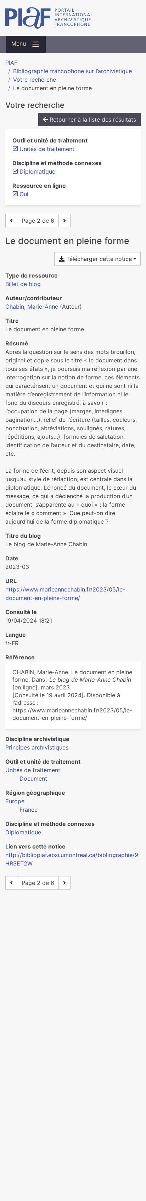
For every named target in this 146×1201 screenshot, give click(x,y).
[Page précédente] (11, 220)
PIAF (11, 62)
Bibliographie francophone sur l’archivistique (72, 71)
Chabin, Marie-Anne (31, 306)
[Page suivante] (64, 220)
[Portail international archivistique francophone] (73, 18)
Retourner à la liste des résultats (92, 119)
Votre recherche (34, 79)
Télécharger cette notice (98, 258)
